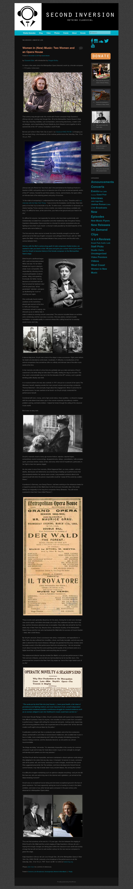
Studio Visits (97, 250)
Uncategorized (49, 871)
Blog (41, 33)
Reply (70, 871)
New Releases (100, 225)
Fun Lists (103, 191)
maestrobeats (45, 56)
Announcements (102, 182)
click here (31, 867)
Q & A (94, 239)
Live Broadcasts (39, 871)
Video (48, 33)
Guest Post (101, 194)
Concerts (31, 871)
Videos (95, 261)
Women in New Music (60, 871)
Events (65, 33)
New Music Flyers (100, 220)
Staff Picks (97, 246)
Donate (83, 33)
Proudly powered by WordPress (66, 882)
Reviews (104, 239)
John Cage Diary (97, 201)
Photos (57, 33)
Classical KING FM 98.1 (64, 132)
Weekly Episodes (29, 33)
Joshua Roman (98, 204)
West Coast (98, 265)
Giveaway (93, 195)
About (74, 33)
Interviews (97, 198)
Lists (108, 204)
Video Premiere (99, 257)
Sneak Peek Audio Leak (100, 243)
